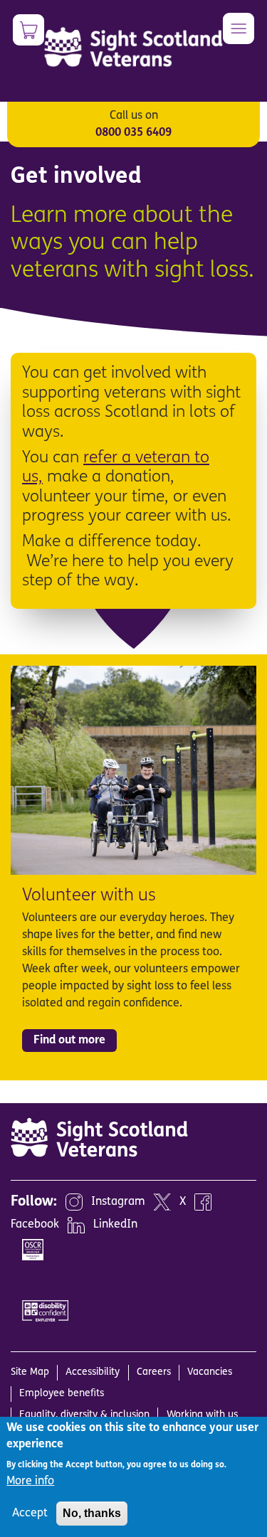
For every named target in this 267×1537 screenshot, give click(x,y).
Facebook (35, 1224)
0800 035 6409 (133, 133)
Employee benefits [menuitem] (61, 1393)
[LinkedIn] (76, 1224)
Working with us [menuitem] (202, 1415)
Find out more (69, 1040)
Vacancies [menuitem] (209, 1372)
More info (30, 1481)
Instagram (118, 1202)
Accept (30, 1513)
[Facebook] (202, 1202)
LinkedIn (115, 1224)
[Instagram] (74, 1202)
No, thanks (92, 1513)
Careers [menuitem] (154, 1372)
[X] (162, 1202)
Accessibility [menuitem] (93, 1372)
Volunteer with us (89, 896)
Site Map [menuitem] (30, 1372)
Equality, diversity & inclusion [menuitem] (84, 1415)
